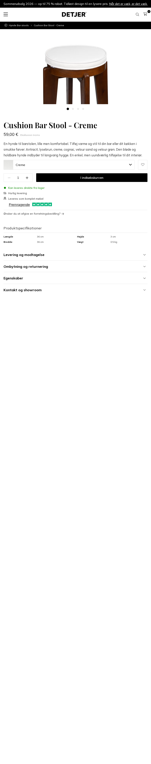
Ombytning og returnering (26, 266)
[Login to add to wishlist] (142, 165)
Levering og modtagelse (24, 254)
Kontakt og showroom (23, 290)
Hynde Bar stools (19, 25)
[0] (145, 14)
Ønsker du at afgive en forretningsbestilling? (32, 213)
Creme (20, 165)
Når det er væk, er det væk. (128, 4)
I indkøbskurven (91, 178)
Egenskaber (13, 278)
